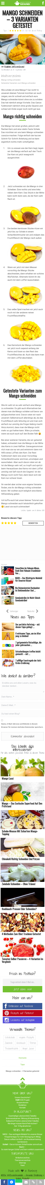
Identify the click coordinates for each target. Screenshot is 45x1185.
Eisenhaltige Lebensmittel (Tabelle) (22, 1116)
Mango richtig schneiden (10, 80)
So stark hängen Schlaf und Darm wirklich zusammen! (22, 1149)
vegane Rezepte (26, 1037)
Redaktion (22, 1105)
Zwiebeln (8, 1043)
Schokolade (10, 1037)
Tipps (5, 30)
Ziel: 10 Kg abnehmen (22, 1126)
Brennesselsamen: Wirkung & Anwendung (22, 1118)
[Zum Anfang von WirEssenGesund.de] (22, 1079)
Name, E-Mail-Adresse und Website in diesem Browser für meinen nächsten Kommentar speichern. (22, 725)
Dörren (33, 1043)
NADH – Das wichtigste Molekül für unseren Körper (22, 1134)
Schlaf (5, 1144)
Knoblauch (21, 1043)
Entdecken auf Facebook (21, 1006)
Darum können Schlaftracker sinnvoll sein (26, 1144)
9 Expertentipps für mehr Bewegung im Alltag (22, 1137)
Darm (21, 1147)
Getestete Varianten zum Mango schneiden (18, 83)
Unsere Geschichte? (22, 1097)
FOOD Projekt (23, 1100)
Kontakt (23, 1108)
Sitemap (22, 1163)
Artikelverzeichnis (23, 1158)
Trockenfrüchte (11, 1048)
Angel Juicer (28, 1048)
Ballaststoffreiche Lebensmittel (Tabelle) (22, 1121)
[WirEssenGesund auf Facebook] (43, 2)
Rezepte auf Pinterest (22, 1013)
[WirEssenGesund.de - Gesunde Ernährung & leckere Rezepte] (22, 2)
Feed (22, 1165)
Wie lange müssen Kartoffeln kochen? (23, 1123)
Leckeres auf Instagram (23, 1020)
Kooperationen (22, 1103)
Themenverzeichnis (22, 1160)
